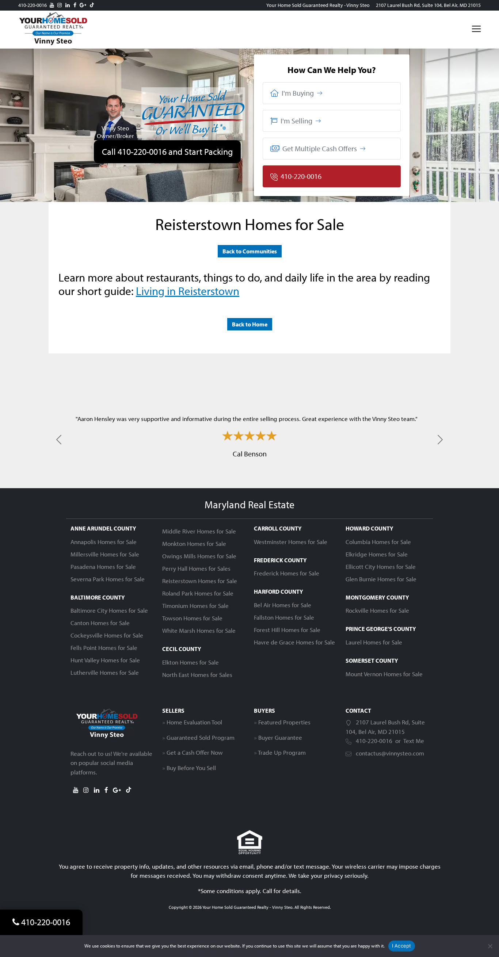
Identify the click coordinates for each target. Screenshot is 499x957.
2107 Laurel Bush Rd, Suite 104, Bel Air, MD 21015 (428, 5)
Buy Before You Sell (191, 768)
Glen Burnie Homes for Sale (381, 579)
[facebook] (74, 5)
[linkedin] (67, 5)
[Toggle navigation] (476, 29)
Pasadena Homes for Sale (103, 566)
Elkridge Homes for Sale (377, 554)
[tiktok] (92, 5)
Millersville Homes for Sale (105, 554)
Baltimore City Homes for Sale (109, 610)
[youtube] (52, 5)
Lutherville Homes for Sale (105, 672)
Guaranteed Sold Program (201, 737)
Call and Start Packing (167, 151)
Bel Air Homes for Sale (282, 605)
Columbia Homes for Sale (378, 542)
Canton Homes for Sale (100, 623)
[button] (332, 93)
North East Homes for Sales (197, 674)
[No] (490, 946)
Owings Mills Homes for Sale (199, 556)
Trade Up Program (282, 752)
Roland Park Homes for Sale (197, 593)
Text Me (413, 740)
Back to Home (249, 324)
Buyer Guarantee (280, 737)
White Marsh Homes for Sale (199, 630)
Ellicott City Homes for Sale (381, 566)
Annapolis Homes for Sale (104, 542)
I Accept (401, 946)
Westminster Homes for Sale (290, 542)
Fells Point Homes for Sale (104, 647)
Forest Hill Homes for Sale (287, 629)
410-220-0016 (32, 5)
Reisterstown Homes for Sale (199, 581)
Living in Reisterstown (187, 290)
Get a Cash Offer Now (195, 752)
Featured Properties (284, 722)
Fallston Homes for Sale (284, 617)
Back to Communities (249, 251)
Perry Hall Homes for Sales (196, 568)
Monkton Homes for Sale (194, 543)
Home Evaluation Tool (194, 722)
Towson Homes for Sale (192, 618)
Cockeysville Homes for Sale (107, 635)
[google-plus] (83, 5)
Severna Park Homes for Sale (108, 579)
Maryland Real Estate (249, 504)
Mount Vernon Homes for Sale (384, 674)
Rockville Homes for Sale (377, 610)
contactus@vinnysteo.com (390, 753)
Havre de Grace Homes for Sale (294, 642)
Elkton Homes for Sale (190, 662)
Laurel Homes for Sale (374, 642)
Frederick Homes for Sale (286, 573)
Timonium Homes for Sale (195, 605)
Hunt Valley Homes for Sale (105, 660)
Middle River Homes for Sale (199, 531)
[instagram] (59, 5)
